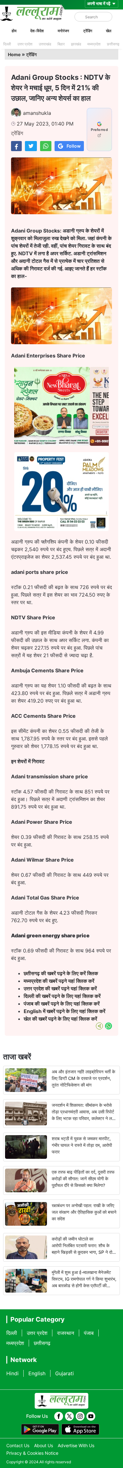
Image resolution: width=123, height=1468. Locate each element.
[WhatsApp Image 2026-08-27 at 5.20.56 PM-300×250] (61, 529)
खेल (108, 30)
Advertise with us (76, 1445)
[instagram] (80, 1416)
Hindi (12, 1373)
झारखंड (76, 44)
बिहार (61, 44)
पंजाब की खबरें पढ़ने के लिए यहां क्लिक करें (62, 1003)
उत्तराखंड (45, 44)
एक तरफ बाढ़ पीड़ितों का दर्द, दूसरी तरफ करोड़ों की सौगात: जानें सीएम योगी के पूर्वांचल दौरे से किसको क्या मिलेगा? (83, 1178)
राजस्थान (65, 1333)
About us (43, 1445)
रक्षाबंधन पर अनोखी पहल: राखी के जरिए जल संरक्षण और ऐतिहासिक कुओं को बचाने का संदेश (84, 1212)
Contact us (17, 1445)
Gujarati (64, 1373)
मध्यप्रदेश (94, 44)
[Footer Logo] (61, 1401)
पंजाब (89, 1333)
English (36, 1373)
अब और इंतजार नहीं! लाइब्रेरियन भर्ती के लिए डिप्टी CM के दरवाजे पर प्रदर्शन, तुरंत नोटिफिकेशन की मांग (83, 1078)
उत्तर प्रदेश (24, 44)
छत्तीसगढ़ (113, 44)
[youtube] (90, 1416)
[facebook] (58, 1416)
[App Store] (80, 1429)
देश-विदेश (37, 30)
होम (14, 30)
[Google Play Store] (40, 1429)
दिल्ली (7, 44)
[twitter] (69, 1416)
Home (14, 54)
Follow (74, 146)
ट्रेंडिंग (87, 30)
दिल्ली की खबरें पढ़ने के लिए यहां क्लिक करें (62, 996)
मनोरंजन (63, 30)
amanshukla (37, 113)
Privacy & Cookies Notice (32, 1453)
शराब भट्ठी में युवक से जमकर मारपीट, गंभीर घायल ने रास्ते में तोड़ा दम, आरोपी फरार (82, 1145)
